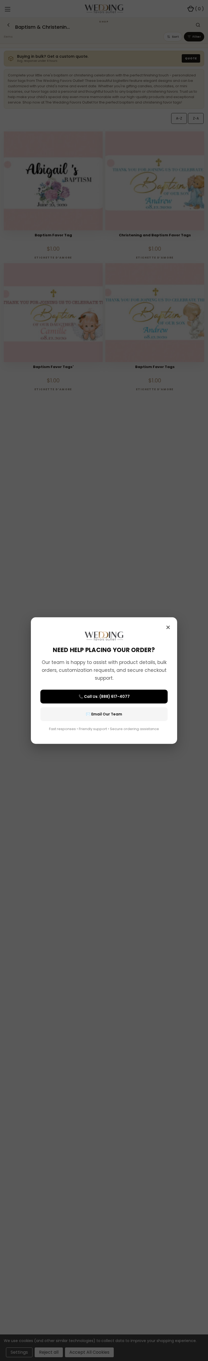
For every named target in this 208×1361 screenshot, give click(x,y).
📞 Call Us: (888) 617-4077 (104, 696)
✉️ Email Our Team (104, 714)
